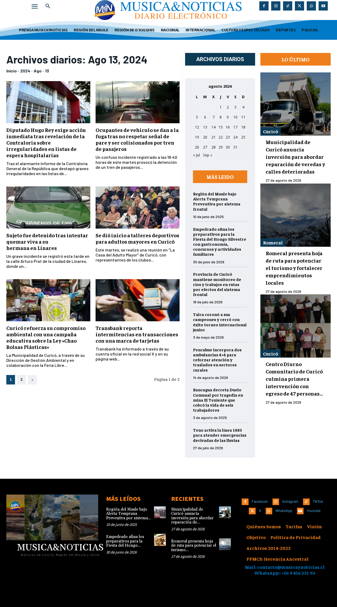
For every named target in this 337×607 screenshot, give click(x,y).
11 (243, 117)
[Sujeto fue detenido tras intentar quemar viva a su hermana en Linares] (48, 207)
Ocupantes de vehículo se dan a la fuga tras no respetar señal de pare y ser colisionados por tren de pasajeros (137, 139)
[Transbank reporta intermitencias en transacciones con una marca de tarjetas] (138, 300)
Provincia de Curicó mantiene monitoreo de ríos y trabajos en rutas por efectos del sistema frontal (217, 284)
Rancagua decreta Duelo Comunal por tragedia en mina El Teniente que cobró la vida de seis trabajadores (218, 399)
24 (235, 137)
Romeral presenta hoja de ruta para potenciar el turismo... (193, 545)
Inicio (11, 70)
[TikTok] (287, 6)
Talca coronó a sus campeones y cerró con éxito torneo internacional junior (220, 322)
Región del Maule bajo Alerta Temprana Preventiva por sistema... (128, 514)
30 (228, 147)
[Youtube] (323, 6)
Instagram (290, 501)
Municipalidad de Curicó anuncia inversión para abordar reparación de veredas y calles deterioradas (295, 157)
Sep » (207, 154)
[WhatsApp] (311, 6)
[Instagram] (275, 6)
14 (213, 127)
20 (205, 137)
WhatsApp (283, 511)
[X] (299, 6)
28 (213, 147)
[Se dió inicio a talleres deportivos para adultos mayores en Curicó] (138, 207)
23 (228, 137)
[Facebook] (264, 6)
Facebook (260, 501)
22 (221, 137)
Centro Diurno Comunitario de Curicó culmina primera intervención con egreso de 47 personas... (294, 379)
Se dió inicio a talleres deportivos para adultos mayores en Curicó (137, 238)
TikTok (318, 501)
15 (221, 127)
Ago (38, 70)
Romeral (273, 242)
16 (228, 127)
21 (213, 137)
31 (235, 147)
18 (243, 127)
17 (235, 127)
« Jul (196, 154)
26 (197, 147)
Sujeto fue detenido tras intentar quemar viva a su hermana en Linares (47, 241)
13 (47, 70)
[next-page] (32, 379)
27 (205, 147)
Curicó (270, 131)
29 (221, 147)
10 (235, 117)
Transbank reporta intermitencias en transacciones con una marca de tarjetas (137, 334)
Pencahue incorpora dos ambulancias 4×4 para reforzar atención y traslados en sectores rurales (217, 359)
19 (197, 137)
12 (197, 127)
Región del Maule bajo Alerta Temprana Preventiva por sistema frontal (216, 201)
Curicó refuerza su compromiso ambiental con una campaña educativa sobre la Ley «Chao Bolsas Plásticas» (46, 337)
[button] (48, 6)
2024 (25, 70)
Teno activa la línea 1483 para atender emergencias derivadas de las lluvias (219, 434)
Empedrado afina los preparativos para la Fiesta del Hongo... (125, 541)
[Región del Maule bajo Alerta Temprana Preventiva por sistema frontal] (160, 512)
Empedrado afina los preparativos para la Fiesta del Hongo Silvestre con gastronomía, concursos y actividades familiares (219, 241)
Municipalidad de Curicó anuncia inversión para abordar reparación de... (192, 516)
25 (243, 137)
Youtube (314, 511)
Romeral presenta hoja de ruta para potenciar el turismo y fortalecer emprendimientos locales (294, 268)
